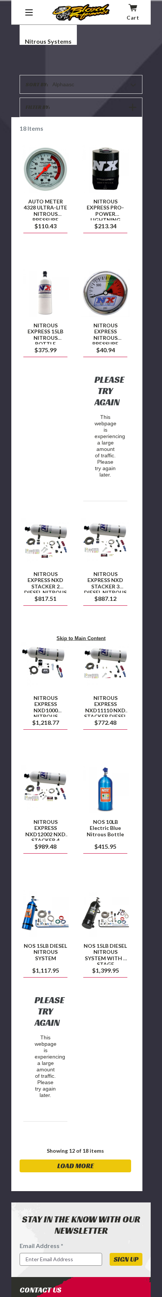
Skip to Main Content (81, 638)
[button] (81, 107)
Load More (75, 1165)
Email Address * (41, 1245)
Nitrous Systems (48, 41)
